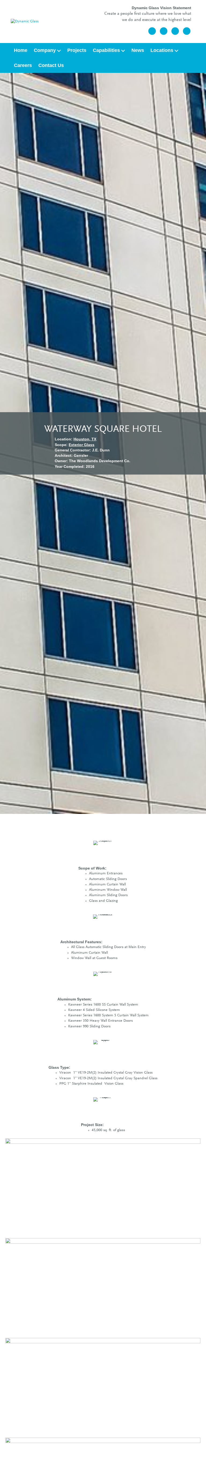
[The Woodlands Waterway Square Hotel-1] (102, 1187)
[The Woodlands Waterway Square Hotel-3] (102, 1387)
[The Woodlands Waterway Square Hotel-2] (102, 1287)
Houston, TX (84, 439)
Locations (161, 50)
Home (20, 50)
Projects (76, 50)
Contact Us (51, 65)
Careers (23, 65)
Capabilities (106, 50)
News (137, 50)
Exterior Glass (81, 445)
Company (45, 50)
